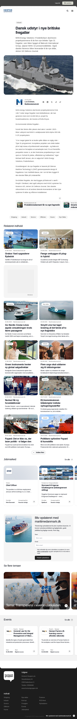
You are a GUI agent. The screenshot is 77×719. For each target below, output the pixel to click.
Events (24, 706)
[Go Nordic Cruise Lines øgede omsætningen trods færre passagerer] (21, 319)
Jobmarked (25, 709)
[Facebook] (43, 102)
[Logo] (8, 10)
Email (36, 541)
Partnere (42, 697)
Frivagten (25, 703)
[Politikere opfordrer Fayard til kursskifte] (56, 431)
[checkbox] (35, 551)
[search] (67, 11)
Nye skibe (25, 697)
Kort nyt (24, 700)
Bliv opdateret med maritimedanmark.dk (58, 716)
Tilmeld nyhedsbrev (43, 557)
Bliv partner (67, 3)
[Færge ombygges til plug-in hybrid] (56, 246)
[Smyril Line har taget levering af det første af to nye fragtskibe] (56, 319)
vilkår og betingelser (42, 551)
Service (6, 703)
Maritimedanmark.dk (32, 104)
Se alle (67, 459)
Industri (6, 700)
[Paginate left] (5, 485)
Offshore (6, 706)
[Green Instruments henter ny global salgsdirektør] (21, 357)
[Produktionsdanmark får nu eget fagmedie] (38, 205)
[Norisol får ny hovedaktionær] (21, 393)
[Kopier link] (60, 102)
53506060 (30, 685)
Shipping (7, 697)
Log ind (57, 3)
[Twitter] (52, 102)
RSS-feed (42, 700)
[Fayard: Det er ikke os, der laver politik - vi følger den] (21, 431)
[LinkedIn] (47, 102)
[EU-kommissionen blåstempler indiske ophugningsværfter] (56, 394)
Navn (36, 534)
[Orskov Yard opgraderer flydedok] (21, 246)
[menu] (72, 11)
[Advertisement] (21, 281)
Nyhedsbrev (43, 703)
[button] (59, 198)
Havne (6, 709)
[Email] (56, 102)
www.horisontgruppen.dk (30, 688)
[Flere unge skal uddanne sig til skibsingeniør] (56, 357)
